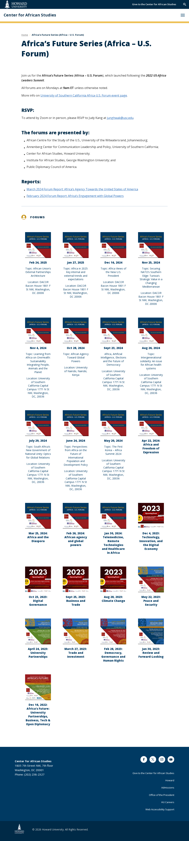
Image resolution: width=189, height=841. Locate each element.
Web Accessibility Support (159, 809)
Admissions (167, 787)
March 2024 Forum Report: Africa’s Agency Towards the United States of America (82, 189)
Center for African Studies (30, 15)
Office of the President (161, 795)
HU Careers (167, 802)
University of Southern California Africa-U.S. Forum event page (83, 95)
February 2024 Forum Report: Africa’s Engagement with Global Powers (75, 196)
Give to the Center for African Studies (154, 4)
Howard (169, 780)
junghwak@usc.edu (120, 118)
